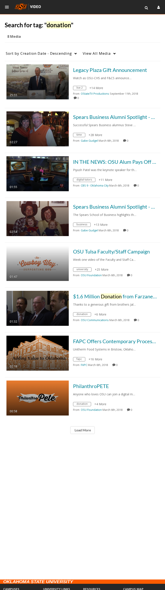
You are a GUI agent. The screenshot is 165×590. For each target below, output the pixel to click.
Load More (82, 430)
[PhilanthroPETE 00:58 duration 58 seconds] (37, 398)
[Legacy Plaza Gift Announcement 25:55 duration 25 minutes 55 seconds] (37, 81)
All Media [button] (97, 53)
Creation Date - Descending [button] (39, 53)
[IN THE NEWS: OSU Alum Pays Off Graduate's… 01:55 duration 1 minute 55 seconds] (37, 173)
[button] (8, 7)
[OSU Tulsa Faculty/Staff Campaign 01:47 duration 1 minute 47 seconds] (37, 263)
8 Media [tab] (14, 36)
